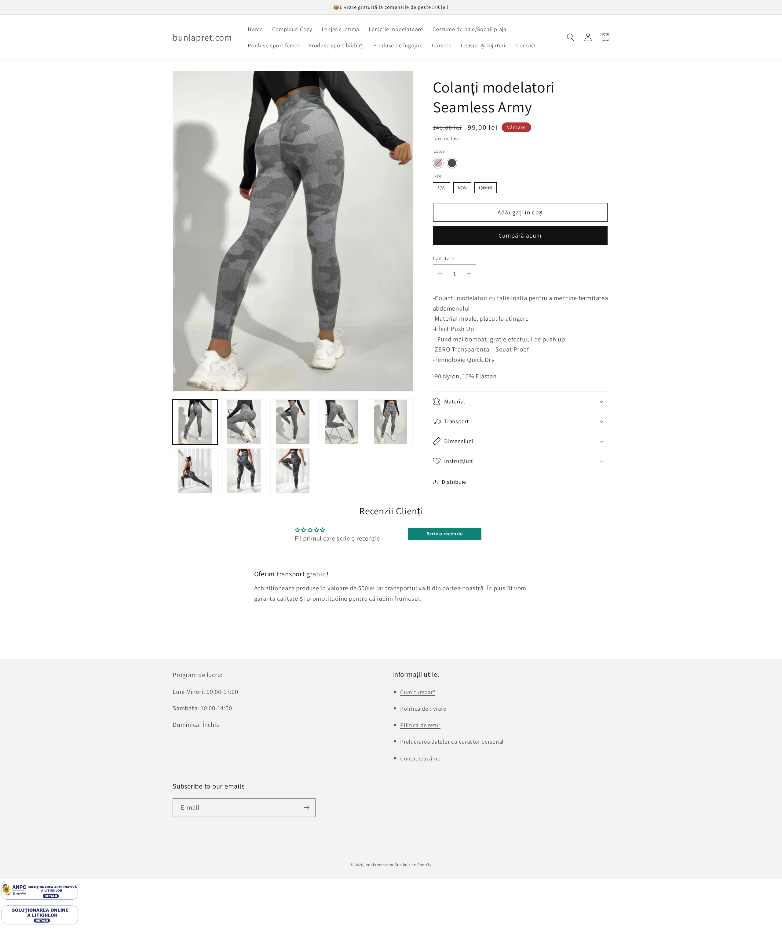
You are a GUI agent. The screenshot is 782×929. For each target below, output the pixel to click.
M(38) (462, 187)
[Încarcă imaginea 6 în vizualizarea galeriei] (195, 470)
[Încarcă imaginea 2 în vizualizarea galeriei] (243, 421)
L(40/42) (485, 187)
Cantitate (443, 258)
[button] (570, 37)
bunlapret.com (379, 864)
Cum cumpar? (417, 692)
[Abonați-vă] (306, 807)
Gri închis (452, 163)
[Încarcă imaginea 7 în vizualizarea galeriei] (243, 470)
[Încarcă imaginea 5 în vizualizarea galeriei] (390, 421)
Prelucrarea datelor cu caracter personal (452, 741)
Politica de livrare (423, 708)
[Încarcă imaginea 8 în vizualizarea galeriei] (292, 470)
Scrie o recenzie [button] (444, 533)
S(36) (441, 187)
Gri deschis (438, 163)
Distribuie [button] (454, 481)
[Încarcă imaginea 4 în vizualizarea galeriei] (341, 421)
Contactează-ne (420, 758)
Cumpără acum (520, 235)
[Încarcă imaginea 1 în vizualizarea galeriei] (195, 421)
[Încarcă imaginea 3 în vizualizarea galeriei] (292, 421)
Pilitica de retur (420, 725)
